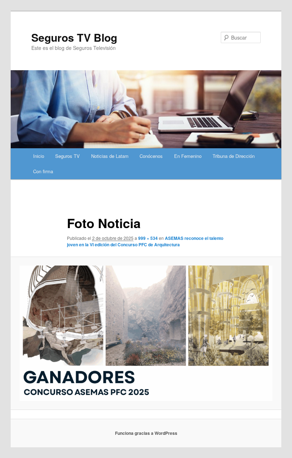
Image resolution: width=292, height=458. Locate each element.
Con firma (43, 171)
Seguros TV (67, 156)
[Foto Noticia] (146, 333)
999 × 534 (148, 238)
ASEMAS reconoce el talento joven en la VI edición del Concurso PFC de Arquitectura (145, 241)
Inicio (38, 156)
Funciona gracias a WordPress (146, 433)
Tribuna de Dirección (234, 156)
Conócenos (151, 156)
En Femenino (188, 156)
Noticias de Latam (110, 156)
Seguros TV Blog (74, 37)
